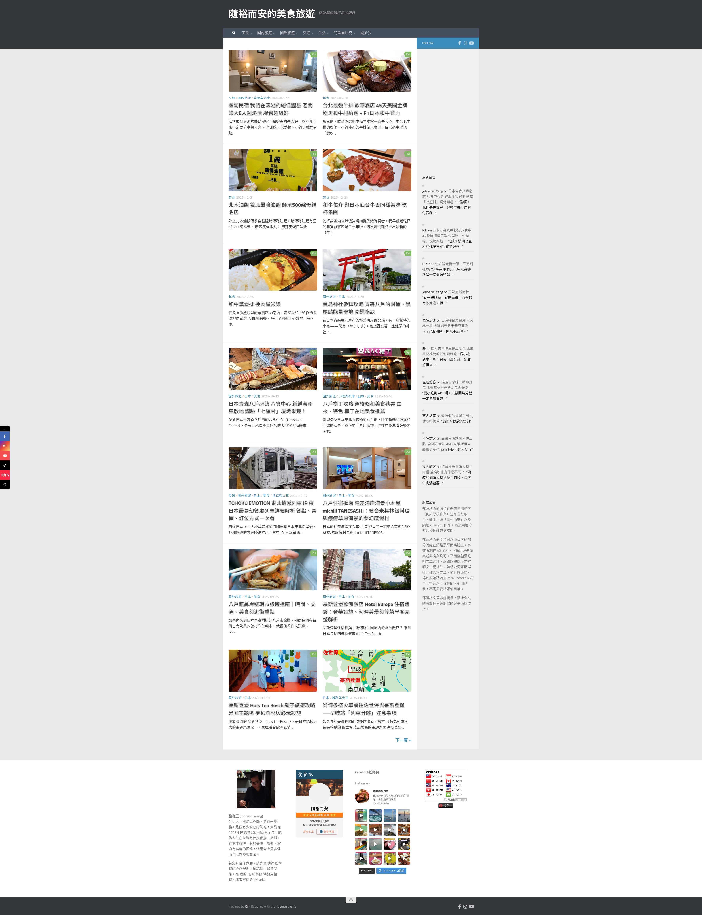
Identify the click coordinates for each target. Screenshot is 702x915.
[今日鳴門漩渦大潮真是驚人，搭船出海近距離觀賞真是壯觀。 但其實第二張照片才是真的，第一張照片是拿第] (375, 815)
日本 (342, 297)
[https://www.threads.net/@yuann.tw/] (5, 484)
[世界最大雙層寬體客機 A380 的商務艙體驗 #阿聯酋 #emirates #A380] (390, 830)
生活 (322, 33)
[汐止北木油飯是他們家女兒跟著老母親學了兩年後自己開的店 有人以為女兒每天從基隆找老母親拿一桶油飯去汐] (390, 858)
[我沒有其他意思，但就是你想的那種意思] (361, 815)
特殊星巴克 (343, 33)
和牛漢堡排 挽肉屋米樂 (255, 304)
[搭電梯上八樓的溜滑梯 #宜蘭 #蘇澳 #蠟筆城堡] (361, 844)
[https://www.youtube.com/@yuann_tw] (5, 455)
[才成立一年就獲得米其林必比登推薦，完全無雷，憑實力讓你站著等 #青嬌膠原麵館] (361, 830)
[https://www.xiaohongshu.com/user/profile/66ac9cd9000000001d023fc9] (5, 475)
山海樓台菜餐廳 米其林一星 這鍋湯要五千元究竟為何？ (447, 326)
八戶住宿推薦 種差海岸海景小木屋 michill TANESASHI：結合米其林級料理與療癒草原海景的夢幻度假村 (366, 510)
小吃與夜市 (347, 396)
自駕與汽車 (262, 98)
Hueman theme (286, 906)
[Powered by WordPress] (246, 906)
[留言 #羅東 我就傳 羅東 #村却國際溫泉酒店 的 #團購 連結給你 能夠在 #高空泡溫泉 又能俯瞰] (361, 858)
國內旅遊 (264, 33)
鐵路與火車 (280, 496)
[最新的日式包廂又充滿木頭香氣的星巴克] (375, 830)
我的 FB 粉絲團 (251, 874)
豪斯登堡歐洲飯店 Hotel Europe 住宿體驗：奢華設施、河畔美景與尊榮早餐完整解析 (366, 611)
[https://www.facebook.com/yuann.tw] (5, 436)
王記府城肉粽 (458, 292)
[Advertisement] (449, 109)
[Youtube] (471, 43)
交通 (306, 33)
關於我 (366, 33)
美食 (245, 33)
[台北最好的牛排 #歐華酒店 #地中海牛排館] (390, 844)
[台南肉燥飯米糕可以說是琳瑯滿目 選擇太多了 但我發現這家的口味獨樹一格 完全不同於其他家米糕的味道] (375, 858)
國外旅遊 (287, 33)
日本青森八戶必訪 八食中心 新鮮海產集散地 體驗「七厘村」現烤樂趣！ (447, 196)
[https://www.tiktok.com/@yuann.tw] (5, 465)
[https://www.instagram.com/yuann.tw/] (5, 446)
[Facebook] (459, 43)
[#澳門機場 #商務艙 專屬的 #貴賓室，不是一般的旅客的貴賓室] (375, 844)
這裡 (270, 863)
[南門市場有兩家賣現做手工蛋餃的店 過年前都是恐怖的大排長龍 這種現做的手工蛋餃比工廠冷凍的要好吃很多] (404, 844)
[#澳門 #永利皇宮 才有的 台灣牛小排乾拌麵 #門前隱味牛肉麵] (404, 830)
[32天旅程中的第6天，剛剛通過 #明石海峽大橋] (390, 815)
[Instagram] (465, 43)
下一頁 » (403, 740)
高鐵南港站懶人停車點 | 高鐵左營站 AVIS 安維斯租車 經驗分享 (447, 444)
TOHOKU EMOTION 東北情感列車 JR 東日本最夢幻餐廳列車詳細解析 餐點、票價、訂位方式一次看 (273, 510)
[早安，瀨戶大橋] (404, 815)
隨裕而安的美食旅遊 (272, 14)
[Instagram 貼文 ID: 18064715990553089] (404, 858)
